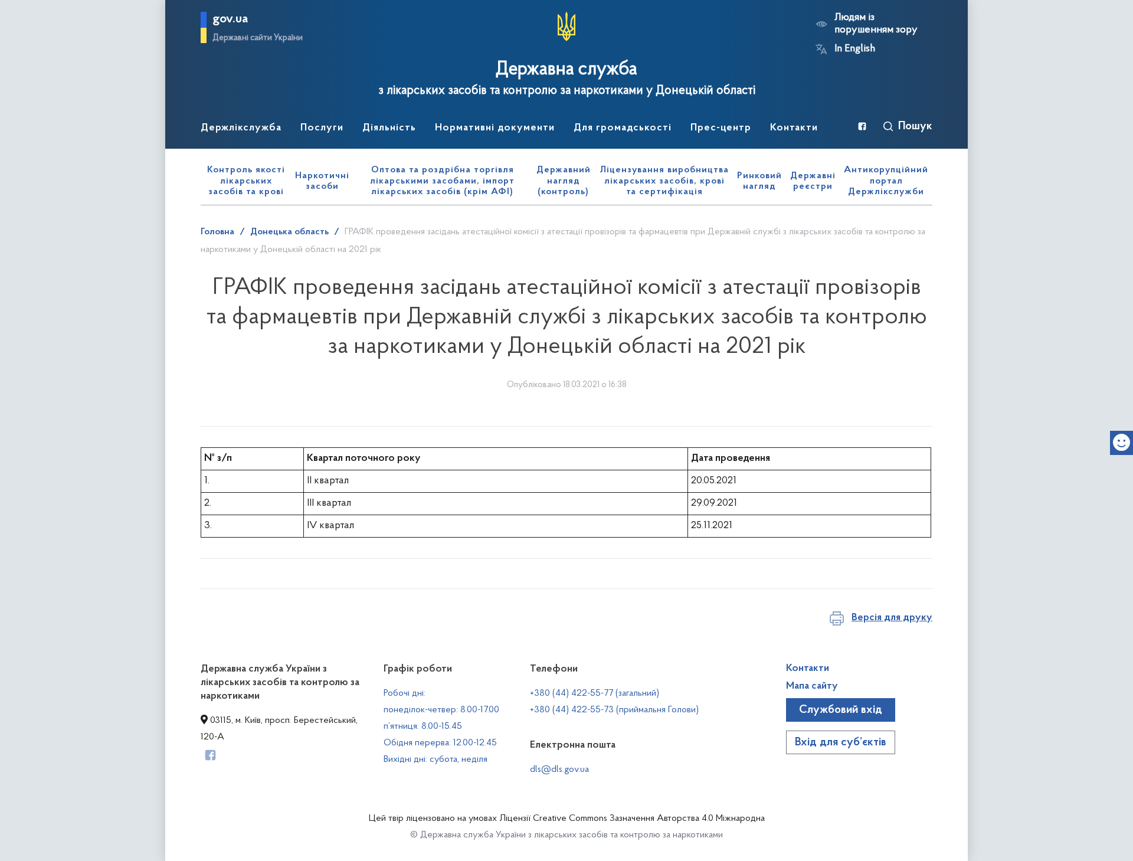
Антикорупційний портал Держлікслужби (886, 181)
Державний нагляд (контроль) (563, 181)
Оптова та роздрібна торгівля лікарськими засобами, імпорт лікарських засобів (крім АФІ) (442, 181)
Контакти (807, 668)
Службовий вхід (840, 710)
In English (854, 49)
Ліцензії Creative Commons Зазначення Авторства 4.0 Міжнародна (632, 818)
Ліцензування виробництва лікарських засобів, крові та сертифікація (664, 181)
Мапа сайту (812, 686)
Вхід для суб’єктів (840, 742)
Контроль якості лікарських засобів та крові (246, 181)
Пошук (915, 126)
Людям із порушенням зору (876, 23)
